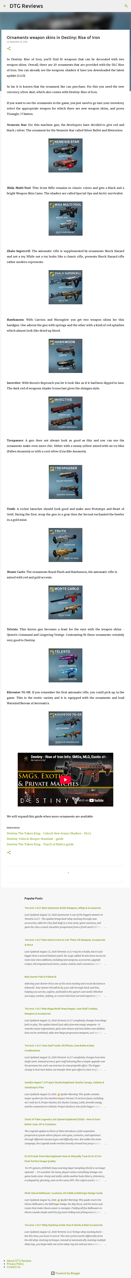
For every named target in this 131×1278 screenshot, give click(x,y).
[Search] (126, 6)
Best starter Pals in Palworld (40, 976)
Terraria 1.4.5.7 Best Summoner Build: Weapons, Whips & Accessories (63, 908)
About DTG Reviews (19, 1260)
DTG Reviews (26, 6)
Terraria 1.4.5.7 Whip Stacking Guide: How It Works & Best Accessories (64, 1225)
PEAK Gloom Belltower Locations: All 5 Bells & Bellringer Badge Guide (64, 1193)
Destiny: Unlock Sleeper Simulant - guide (35, 839)
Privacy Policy (15, 1263)
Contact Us (14, 1266)
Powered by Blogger (67, 1273)
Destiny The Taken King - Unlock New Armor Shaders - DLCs (49, 833)
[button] (9, 48)
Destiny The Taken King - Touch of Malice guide (40, 844)
